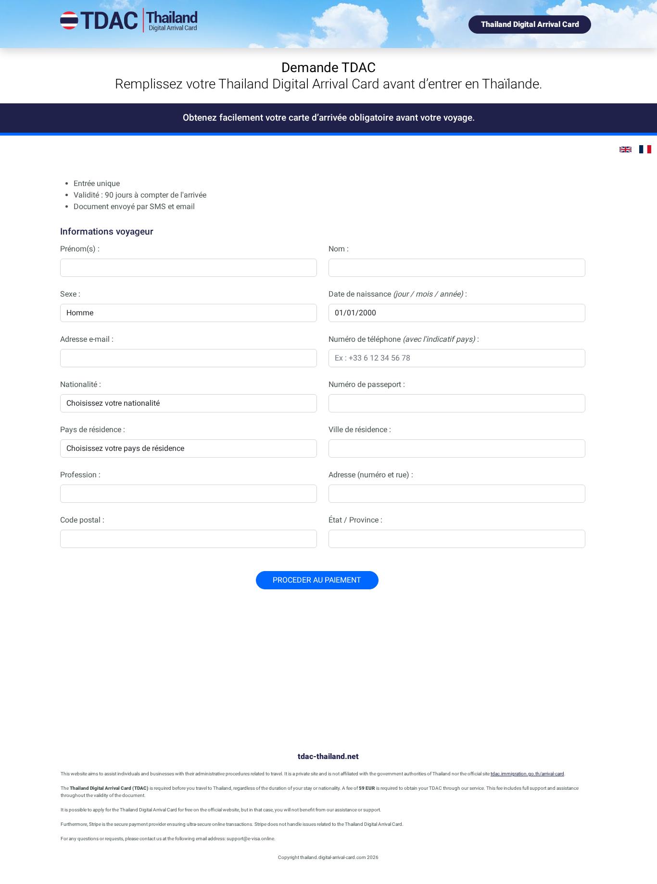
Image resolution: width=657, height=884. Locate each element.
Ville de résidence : (359, 429)
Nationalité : (80, 384)
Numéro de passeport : (366, 384)
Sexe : (70, 294)
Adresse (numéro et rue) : (370, 474)
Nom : (338, 248)
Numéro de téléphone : (403, 339)
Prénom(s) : (80, 248)
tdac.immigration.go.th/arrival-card (527, 773)
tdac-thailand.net (328, 756)
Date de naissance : (397, 294)
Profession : (80, 474)
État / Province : (355, 519)
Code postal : (82, 519)
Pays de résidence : (92, 429)
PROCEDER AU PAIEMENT (317, 580)
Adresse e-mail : (87, 339)
